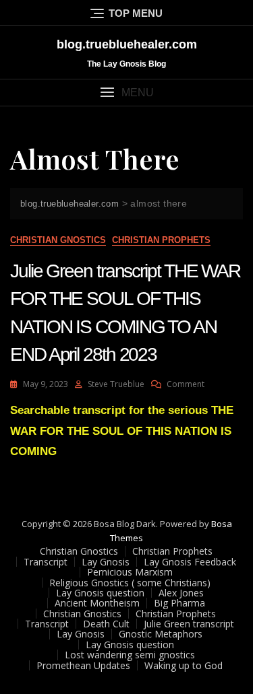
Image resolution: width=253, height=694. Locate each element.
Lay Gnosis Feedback (190, 561)
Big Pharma (179, 602)
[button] (126, 92)
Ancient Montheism (97, 602)
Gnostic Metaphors (160, 633)
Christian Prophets (161, 240)
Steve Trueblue (116, 384)
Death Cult (106, 623)
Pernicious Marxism (130, 571)
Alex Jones (181, 592)
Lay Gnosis (106, 561)
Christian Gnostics (58, 240)
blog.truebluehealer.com (127, 44)
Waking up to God (183, 665)
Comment (185, 384)
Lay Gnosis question (100, 592)
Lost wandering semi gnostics (130, 654)
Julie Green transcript (189, 623)
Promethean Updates (83, 665)
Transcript (45, 561)
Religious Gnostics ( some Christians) (129, 582)
